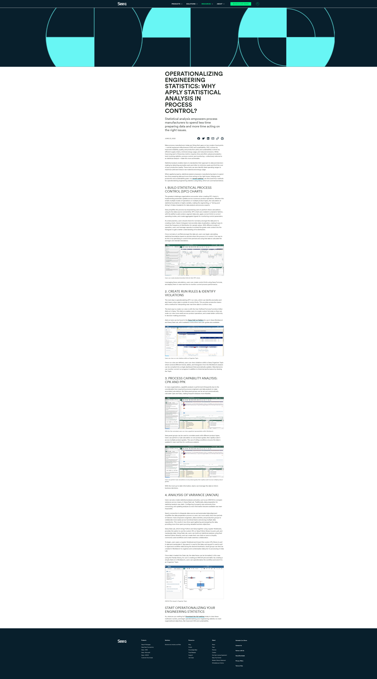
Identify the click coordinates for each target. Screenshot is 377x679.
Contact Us (239, 645)
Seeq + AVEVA (145, 655)
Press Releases (192, 652)
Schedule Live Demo (241, 640)
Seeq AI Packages (145, 644)
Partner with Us (240, 650)
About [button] (220, 4)
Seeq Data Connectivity (147, 647)
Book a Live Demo (241, 4)
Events (190, 647)
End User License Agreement (219, 655)
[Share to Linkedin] (208, 138)
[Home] (122, 3)
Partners (214, 650)
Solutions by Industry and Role (173, 644)
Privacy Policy (239, 661)
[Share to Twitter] (203, 138)
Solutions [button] (191, 4)
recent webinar (198, 178)
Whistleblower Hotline (218, 663)
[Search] (257, 3)
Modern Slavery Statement (219, 660)
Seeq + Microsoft (145, 652)
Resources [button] (206, 4)
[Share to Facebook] (198, 138)
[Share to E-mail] (212, 138)
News (213, 644)
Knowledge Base (192, 650)
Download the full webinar (195, 616)
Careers (214, 652)
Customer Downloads (147, 657)
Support (190, 655)
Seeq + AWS (144, 650)
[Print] (222, 138)
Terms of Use (239, 666)
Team (213, 647)
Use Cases (191, 657)
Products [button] (176, 4)
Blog (189, 644)
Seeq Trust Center (216, 657)
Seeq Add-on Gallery (196, 320)
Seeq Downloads (240, 655)
